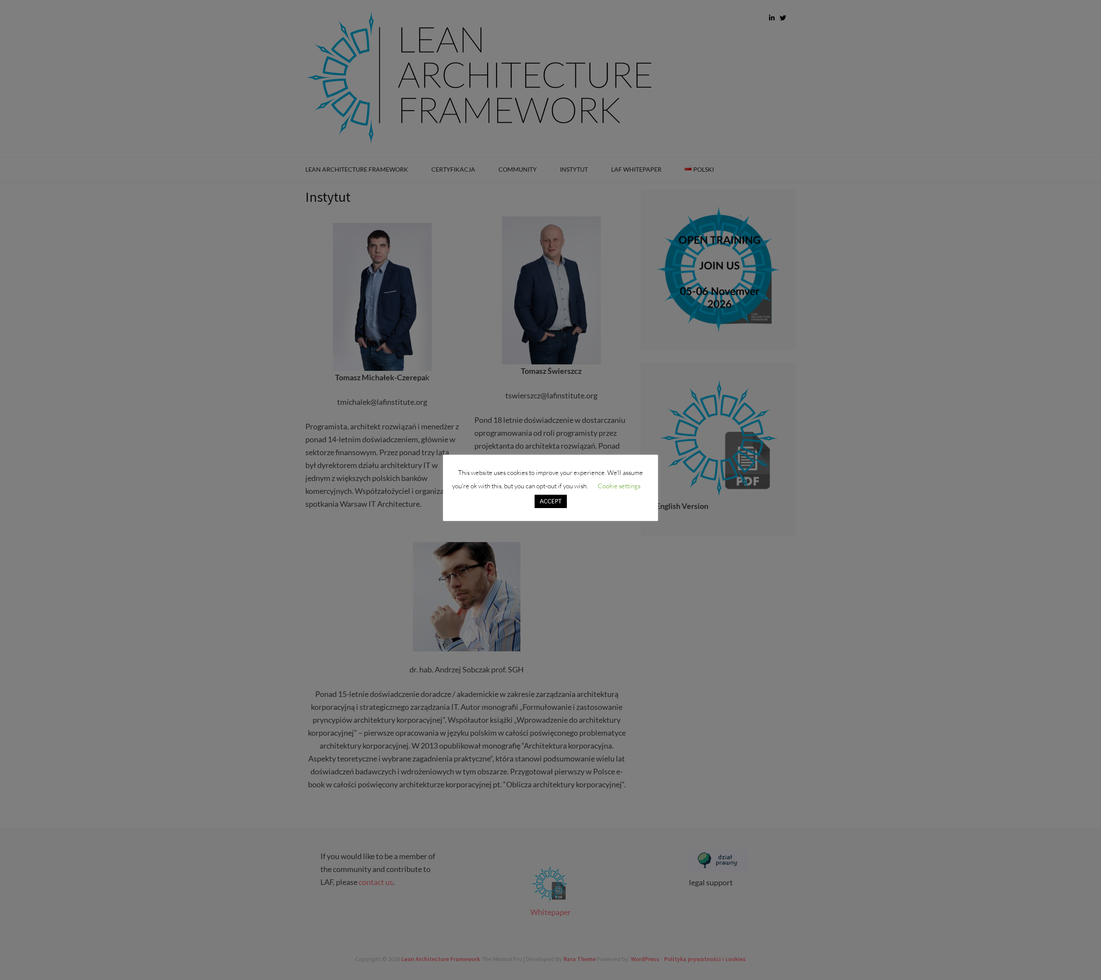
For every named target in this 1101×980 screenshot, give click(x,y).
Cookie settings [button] (619, 486)
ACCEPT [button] (551, 501)
